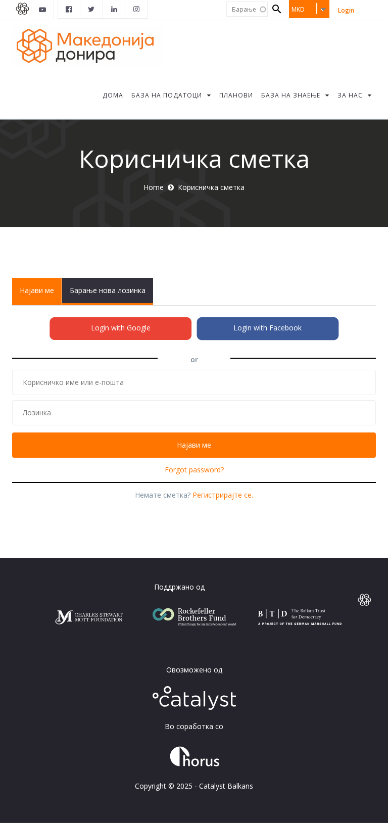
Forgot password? (194, 469)
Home (153, 187)
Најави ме (41, 295)
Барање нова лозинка (108, 290)
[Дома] (87, 45)
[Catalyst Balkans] (69, 9)
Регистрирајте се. (222, 495)
